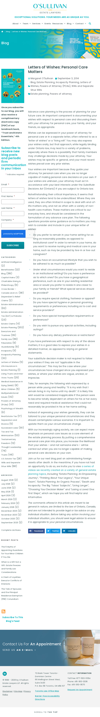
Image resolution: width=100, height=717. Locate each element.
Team (25, 23)
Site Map (18, 691)
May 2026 (5, 491)
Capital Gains (8, 277)
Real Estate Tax (9, 416)
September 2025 (9, 522)
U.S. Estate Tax (8, 458)
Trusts (4, 454)
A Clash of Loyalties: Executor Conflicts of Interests (11, 580)
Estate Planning (9, 327)
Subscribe (13, 245)
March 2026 (6, 499)
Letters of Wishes (10, 362)
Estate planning (40, 93)
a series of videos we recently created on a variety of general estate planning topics (62, 470)
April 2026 (6, 495)
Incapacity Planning (11, 354)
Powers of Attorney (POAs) (55, 86)
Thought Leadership (11, 447)
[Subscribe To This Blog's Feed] (3, 611)
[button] (90, 24)
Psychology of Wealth (12, 408)
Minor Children (8, 389)
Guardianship (8, 346)
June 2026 (6, 487)
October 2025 (8, 518)
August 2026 (7, 480)
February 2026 (8, 503)
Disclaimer (7, 691)
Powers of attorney (61, 93)
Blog (69, 23)
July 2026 (5, 484)
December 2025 (9, 510)
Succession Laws (9, 427)
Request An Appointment (80, 689)
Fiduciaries (6, 343)
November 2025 (9, 514)
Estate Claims (8, 323)
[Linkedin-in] (5, 674)
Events (48, 23)
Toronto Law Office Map (47, 691)
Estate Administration (12, 304)
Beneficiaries (7, 269)
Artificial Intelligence (11, 262)
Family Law (6, 339)
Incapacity (6, 350)
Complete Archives (11, 530)
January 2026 (7, 507)
